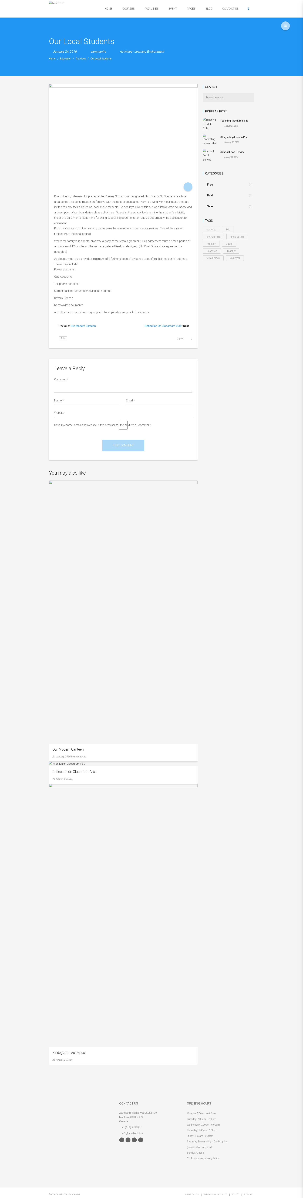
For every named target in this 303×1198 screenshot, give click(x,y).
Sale (210, 206)
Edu (63, 338)
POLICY (235, 1194)
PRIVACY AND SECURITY (215, 1194)
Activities (126, 51)
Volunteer (235, 258)
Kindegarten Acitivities (68, 1053)
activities (211, 229)
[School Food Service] (210, 155)
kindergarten (237, 236)
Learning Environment (149, 51)
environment (213, 236)
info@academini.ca (132, 1133)
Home (52, 58)
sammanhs (80, 756)
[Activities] (188, 186)
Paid (210, 195)
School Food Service (232, 152)
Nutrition (211, 243)
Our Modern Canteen (68, 749)
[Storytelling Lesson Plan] (210, 139)
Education (65, 58)
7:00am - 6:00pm (206, 1113)
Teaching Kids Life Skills (234, 120)
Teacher (231, 251)
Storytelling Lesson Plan (234, 137)
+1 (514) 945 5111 (132, 1127)
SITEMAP (248, 1194)
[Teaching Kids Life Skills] (210, 124)
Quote (229, 243)
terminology (213, 258)
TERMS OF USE (191, 1194)
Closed (200, 1152)
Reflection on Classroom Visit (74, 772)
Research (212, 251)
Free (210, 184)
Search (252, 97)
